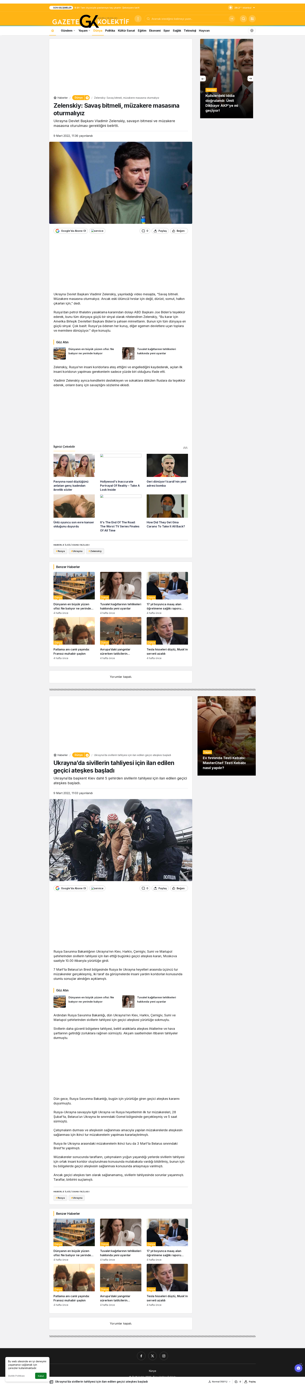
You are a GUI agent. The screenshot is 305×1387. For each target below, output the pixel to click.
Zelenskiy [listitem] (95, 551)
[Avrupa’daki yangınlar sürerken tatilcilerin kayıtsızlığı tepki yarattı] (120, 638)
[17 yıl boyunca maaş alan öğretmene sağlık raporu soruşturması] (167, 593)
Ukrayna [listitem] (76, 551)
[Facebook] (141, 1356)
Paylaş (252, 1381)
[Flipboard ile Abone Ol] (97, 231)
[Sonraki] (250, 78)
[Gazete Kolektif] (90, 21)
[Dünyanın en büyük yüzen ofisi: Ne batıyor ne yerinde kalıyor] (86, 353)
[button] (252, 18)
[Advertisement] (120, 67)
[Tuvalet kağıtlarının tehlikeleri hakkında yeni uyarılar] (155, 353)
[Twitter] (152, 1356)
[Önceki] (203, 78)
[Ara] (232, 19)
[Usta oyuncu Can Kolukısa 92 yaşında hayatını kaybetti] (226, 78)
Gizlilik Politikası (16, 1375)
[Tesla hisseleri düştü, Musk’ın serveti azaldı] (167, 638)
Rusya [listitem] (60, 551)
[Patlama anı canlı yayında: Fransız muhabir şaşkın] (74, 638)
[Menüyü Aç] (138, 18)
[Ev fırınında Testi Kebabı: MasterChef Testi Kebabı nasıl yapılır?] (227, 736)
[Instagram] (164, 1356)
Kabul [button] (41, 1376)
